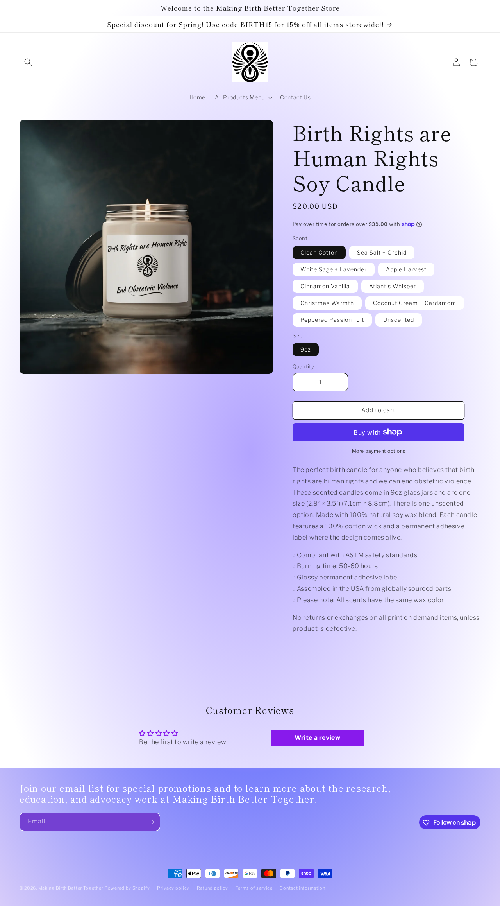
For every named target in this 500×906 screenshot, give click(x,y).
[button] (28, 62)
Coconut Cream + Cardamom (414, 302)
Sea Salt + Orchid (382, 252)
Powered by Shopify (127, 888)
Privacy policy (173, 887)
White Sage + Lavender (333, 269)
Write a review (317, 737)
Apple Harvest (406, 269)
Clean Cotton (319, 252)
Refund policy (212, 887)
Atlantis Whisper (392, 285)
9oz (305, 349)
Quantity (303, 366)
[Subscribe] (151, 822)
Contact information (302, 887)
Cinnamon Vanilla (325, 285)
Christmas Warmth (327, 302)
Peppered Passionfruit (332, 319)
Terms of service (254, 887)
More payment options (378, 451)
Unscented (398, 319)
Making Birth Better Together (71, 888)
